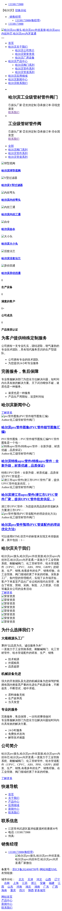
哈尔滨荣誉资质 (24, 53)
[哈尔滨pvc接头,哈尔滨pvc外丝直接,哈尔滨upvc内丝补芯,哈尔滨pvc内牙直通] (31, 33)
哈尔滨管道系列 (24, 72)
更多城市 (39, 890)
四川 (22, 890)
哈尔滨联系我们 (18, 83)
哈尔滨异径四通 (11, 273)
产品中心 (13, 801)
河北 (39, 879)
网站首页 (6, 896)
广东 (46, 886)
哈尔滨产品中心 (18, 61)
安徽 (42, 883)
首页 (11, 43)
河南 (19, 886)
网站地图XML (48, 869)
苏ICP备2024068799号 (25, 869)
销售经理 (14, 16)
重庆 (13, 890)
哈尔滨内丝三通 (11, 214)
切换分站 (20, 10)
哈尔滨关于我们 (18, 46)
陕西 (31, 890)
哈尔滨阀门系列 (24, 64)
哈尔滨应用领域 (18, 75)
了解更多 (6, 412)
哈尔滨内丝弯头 (11, 199)
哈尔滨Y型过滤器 (12, 185)
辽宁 (57, 879)
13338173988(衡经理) (27, 20)
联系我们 (13, 112)
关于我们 (13, 797)
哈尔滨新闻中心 (18, 79)
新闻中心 (13, 808)
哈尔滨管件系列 (24, 68)
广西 (55, 886)
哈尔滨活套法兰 (11, 258)
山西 (48, 879)
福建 (51, 883)
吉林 (7, 883)
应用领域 (13, 805)
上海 (16, 883)
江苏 (25, 883)
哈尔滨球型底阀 (11, 170)
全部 (11, 145)
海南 (4, 890)
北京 (21, 879)
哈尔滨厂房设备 (24, 57)
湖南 (37, 886)
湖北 (28, 886)
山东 (10, 886)
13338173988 (15, 4)
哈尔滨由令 (8, 229)
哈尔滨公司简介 (24, 50)
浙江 (34, 883)
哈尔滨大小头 (9, 243)
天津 (30, 879)
